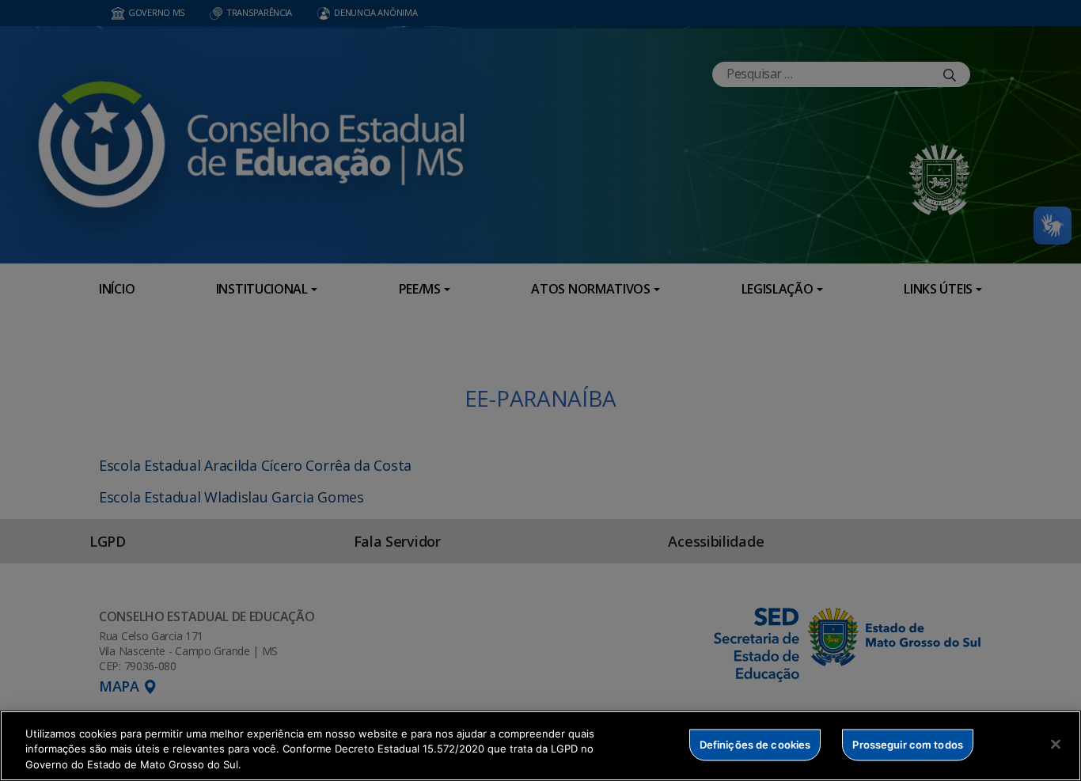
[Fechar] (1055, 743)
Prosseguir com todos (907, 743)
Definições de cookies (755, 743)
